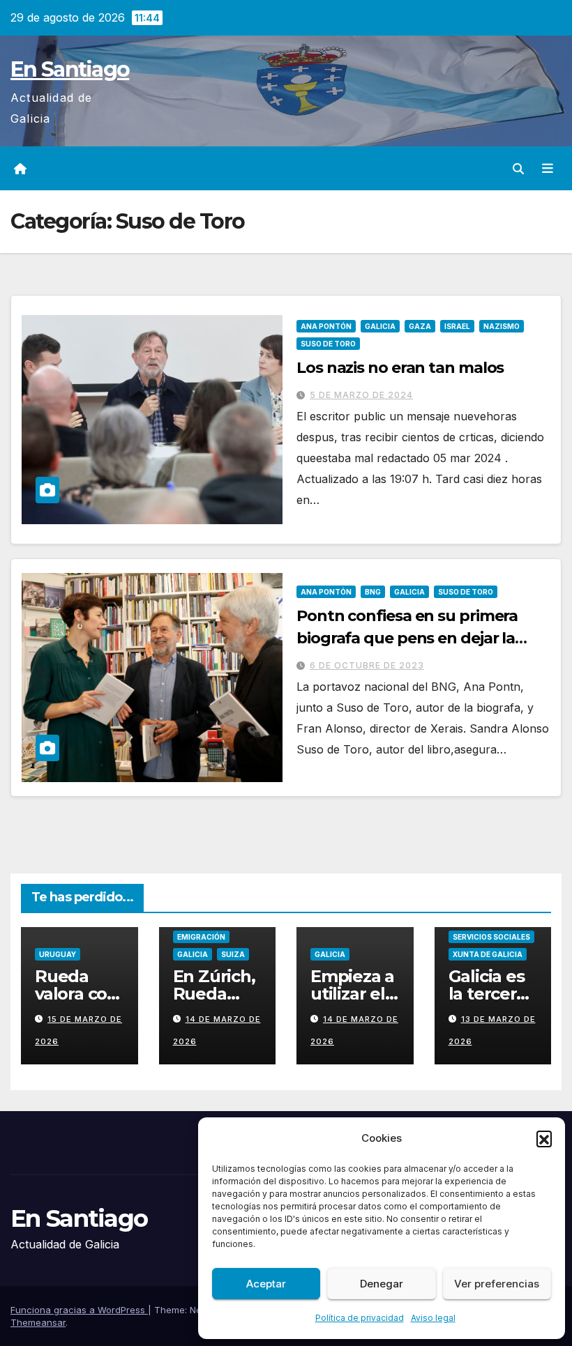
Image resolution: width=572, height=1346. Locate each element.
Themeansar (38, 1322)
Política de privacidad (359, 1318)
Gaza (420, 326)
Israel (457, 326)
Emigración (201, 937)
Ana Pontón (326, 326)
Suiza (233, 954)
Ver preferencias (496, 1283)
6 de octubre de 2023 (367, 665)
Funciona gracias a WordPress (79, 1309)
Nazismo (501, 326)
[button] (544, 1138)
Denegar (381, 1283)
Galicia (380, 326)
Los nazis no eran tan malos (400, 367)
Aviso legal (433, 1318)
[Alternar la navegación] (548, 169)
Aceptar (266, 1283)
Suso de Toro (328, 343)
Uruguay (57, 954)
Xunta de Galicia (487, 954)
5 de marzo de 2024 (361, 395)
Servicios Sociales (491, 937)
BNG (373, 592)
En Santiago (69, 69)
